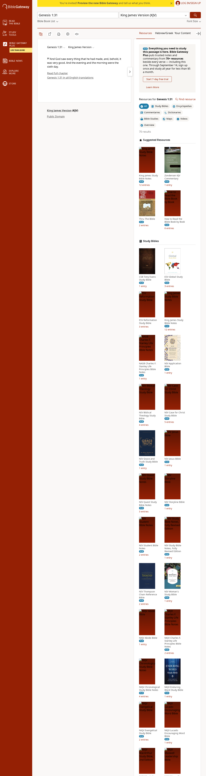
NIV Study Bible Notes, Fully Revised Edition (172, 548)
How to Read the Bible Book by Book (174, 220)
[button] (187, 3)
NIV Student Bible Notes (148, 547)
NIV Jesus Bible (172, 458)
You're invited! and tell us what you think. (105, 3)
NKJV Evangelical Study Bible (148, 732)
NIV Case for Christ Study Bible (174, 414)
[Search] (195, 15)
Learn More (152, 87)
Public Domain (56, 116)
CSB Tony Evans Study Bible (147, 278)
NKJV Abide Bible (148, 637)
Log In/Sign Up (191, 3)
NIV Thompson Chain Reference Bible (148, 594)
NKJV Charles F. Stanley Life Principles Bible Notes (172, 642)
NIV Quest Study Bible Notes (148, 503)
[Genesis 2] (130, 71)
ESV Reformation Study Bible (148, 321)
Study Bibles (151, 241)
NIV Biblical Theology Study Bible (147, 415)
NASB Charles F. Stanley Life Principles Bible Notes (147, 368)
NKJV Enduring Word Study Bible (173, 688)
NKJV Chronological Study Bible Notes (149, 688)
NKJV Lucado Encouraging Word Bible (174, 733)
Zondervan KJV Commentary (172, 177)
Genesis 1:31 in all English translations (70, 77)
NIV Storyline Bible (174, 502)
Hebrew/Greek (164, 33)
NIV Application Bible (172, 365)
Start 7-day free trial (157, 79)
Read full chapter (57, 73)
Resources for (156, 99)
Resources (145, 33)
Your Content (183, 33)
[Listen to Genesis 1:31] (76, 34)
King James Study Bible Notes (148, 177)
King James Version (59, 110)
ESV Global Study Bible (173, 278)
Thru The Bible (147, 218)
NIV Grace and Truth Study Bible (148, 460)
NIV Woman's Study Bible (171, 593)
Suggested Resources (156, 140)
